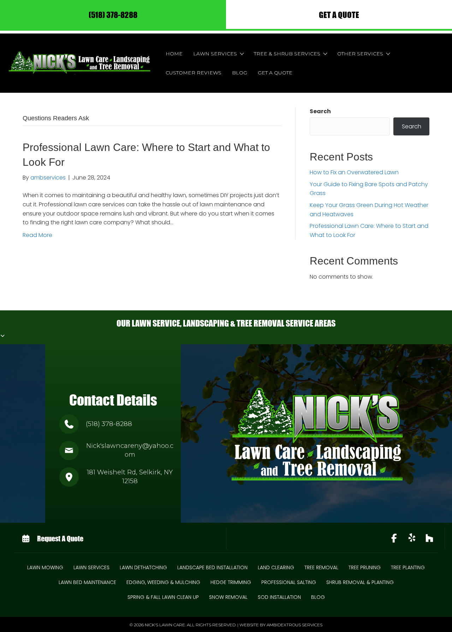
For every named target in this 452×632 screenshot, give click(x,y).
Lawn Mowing (45, 567)
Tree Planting (408, 567)
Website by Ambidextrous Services (280, 624)
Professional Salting (288, 582)
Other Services (360, 53)
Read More (37, 235)
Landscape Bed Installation (212, 567)
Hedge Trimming (230, 582)
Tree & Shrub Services (287, 53)
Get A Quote (275, 72)
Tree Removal (321, 567)
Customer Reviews (193, 72)
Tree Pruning (365, 567)
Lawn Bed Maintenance (87, 582)
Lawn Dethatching (143, 567)
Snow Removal (228, 597)
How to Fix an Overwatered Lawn (354, 172)
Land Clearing (276, 567)
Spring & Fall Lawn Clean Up (163, 597)
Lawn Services (215, 53)
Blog (239, 72)
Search (320, 111)
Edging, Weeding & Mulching (163, 582)
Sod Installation (279, 597)
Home (174, 53)
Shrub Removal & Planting (360, 582)
